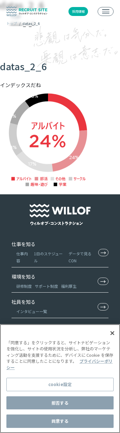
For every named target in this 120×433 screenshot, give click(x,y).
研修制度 (24, 286)
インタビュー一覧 (31, 311)
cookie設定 (60, 384)
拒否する (60, 403)
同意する (60, 421)
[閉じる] (112, 333)
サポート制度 (46, 286)
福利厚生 (68, 286)
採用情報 (78, 11)
